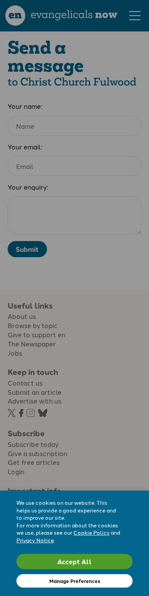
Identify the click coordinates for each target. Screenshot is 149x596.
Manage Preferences (74, 581)
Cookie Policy (91, 532)
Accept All (74, 561)
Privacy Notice (35, 540)
